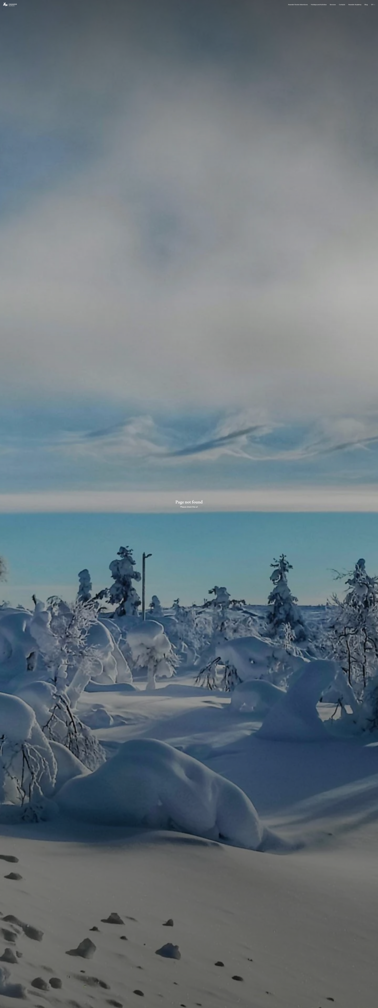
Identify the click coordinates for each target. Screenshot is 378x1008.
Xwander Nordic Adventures (298, 5)
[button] (374, 4)
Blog (366, 5)
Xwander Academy (354, 5)
